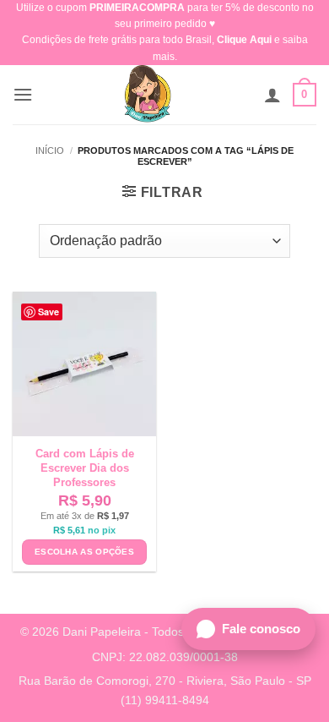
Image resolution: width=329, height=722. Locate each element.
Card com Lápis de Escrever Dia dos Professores (84, 468)
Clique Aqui (244, 40)
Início (49, 150)
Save (48, 311)
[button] (23, 94)
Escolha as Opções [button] (84, 551)
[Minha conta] (272, 94)
